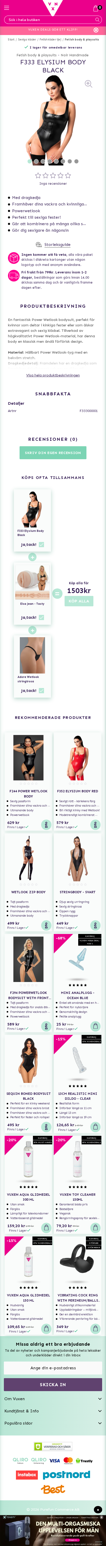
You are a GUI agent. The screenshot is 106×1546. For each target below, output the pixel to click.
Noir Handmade (75, 55)
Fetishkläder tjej (50, 39)
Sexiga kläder (27, 39)
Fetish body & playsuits (82, 39)
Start (11, 39)
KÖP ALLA (79, 601)
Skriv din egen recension (53, 453)
